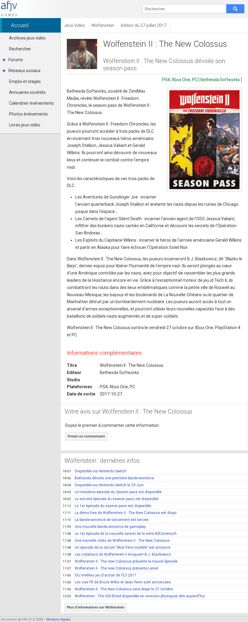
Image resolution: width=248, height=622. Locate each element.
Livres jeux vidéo (24, 124)
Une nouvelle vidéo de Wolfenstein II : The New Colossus (116, 540)
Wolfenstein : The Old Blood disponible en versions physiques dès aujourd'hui (134, 596)
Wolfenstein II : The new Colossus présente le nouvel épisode (120, 561)
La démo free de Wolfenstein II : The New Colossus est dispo (119, 513)
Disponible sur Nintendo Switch (94, 471)
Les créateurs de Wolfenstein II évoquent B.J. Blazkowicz (117, 554)
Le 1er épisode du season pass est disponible (107, 506)
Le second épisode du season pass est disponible (110, 499)
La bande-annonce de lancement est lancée (105, 520)
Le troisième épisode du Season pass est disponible (112, 492)
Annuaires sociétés (27, 92)
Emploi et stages (25, 81)
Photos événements (28, 114)
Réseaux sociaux (24, 70)
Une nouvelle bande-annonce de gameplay (104, 527)
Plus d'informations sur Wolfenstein (95, 607)
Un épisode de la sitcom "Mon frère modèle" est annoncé (116, 547)
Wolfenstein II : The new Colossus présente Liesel (110, 568)
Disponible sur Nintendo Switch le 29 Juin (103, 485)
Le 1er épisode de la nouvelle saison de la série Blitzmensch (120, 534)
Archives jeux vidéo (27, 38)
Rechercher (20, 48)
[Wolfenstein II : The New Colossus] (204, 140)
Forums (15, 59)
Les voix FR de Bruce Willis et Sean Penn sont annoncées (117, 582)
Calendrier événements (31, 103)
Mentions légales (58, 619)
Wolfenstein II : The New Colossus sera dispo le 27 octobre (118, 589)
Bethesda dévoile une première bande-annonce (108, 478)
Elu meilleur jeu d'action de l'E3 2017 (99, 575)
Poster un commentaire (86, 436)
